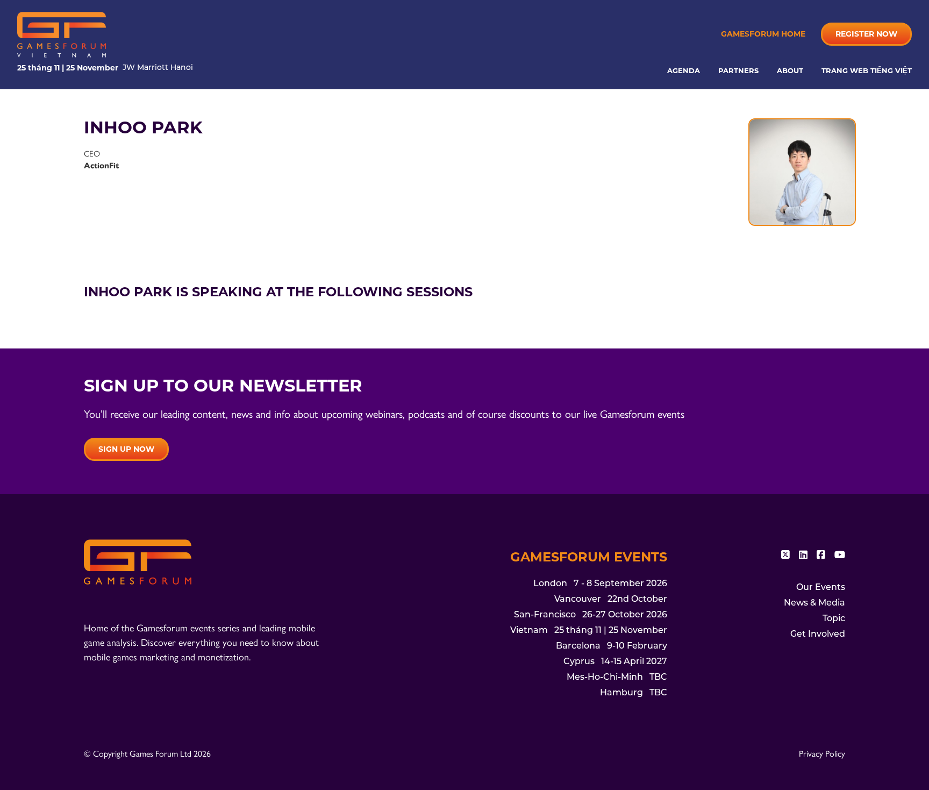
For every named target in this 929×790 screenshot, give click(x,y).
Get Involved (817, 634)
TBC (617, 677)
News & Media (814, 603)
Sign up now (126, 449)
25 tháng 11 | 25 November (588, 631)
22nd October (610, 599)
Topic (834, 619)
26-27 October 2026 (590, 615)
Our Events (820, 587)
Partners (739, 70)
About (791, 70)
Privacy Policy (822, 753)
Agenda (684, 70)
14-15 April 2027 (615, 662)
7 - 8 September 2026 (600, 584)
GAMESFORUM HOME (763, 34)
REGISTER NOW (866, 34)
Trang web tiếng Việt (866, 70)
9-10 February (611, 646)
